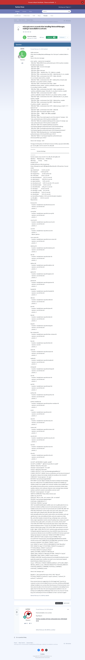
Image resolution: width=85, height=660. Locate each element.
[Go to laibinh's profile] (24, 37)
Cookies (42, 654)
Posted (37, 49)
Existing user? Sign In (64, 7)
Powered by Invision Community (42, 657)
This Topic (63, 11)
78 (31, 623)
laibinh (34, 36)
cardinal (27, 609)
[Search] (69, 11)
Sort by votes (59, 603)
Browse (18, 11)
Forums (45, 15)
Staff (34, 15)
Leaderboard (17, 15)
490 (27, 623)
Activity (24, 11)
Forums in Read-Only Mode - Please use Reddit (41, 2)
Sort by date (66, 603)
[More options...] (68, 49)
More (30, 11)
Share (42, 37)
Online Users (27, 15)
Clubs (51, 15)
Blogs (39, 15)
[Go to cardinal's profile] (28, 614)
